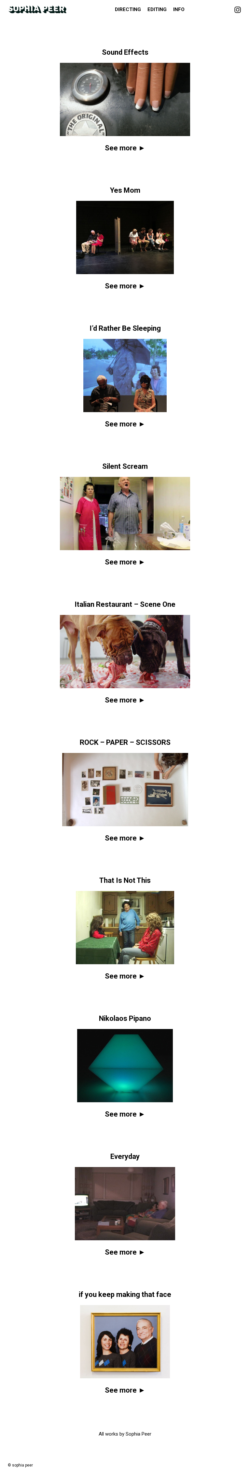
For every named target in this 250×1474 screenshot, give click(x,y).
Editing (157, 9)
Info (179, 9)
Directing (128, 9)
